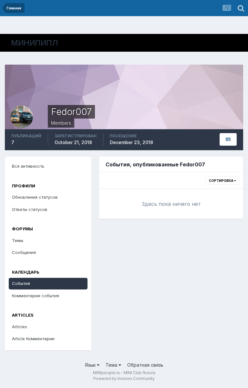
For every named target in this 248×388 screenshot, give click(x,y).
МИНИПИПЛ (34, 42)
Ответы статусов (29, 209)
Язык (91, 365)
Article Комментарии (33, 338)
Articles (19, 326)
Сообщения (24, 252)
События (21, 283)
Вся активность (28, 166)
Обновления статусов (35, 197)
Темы (17, 240)
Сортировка (221, 181)
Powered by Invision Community (124, 378)
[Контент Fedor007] (228, 139)
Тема (112, 365)
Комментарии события (35, 295)
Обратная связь (145, 365)
